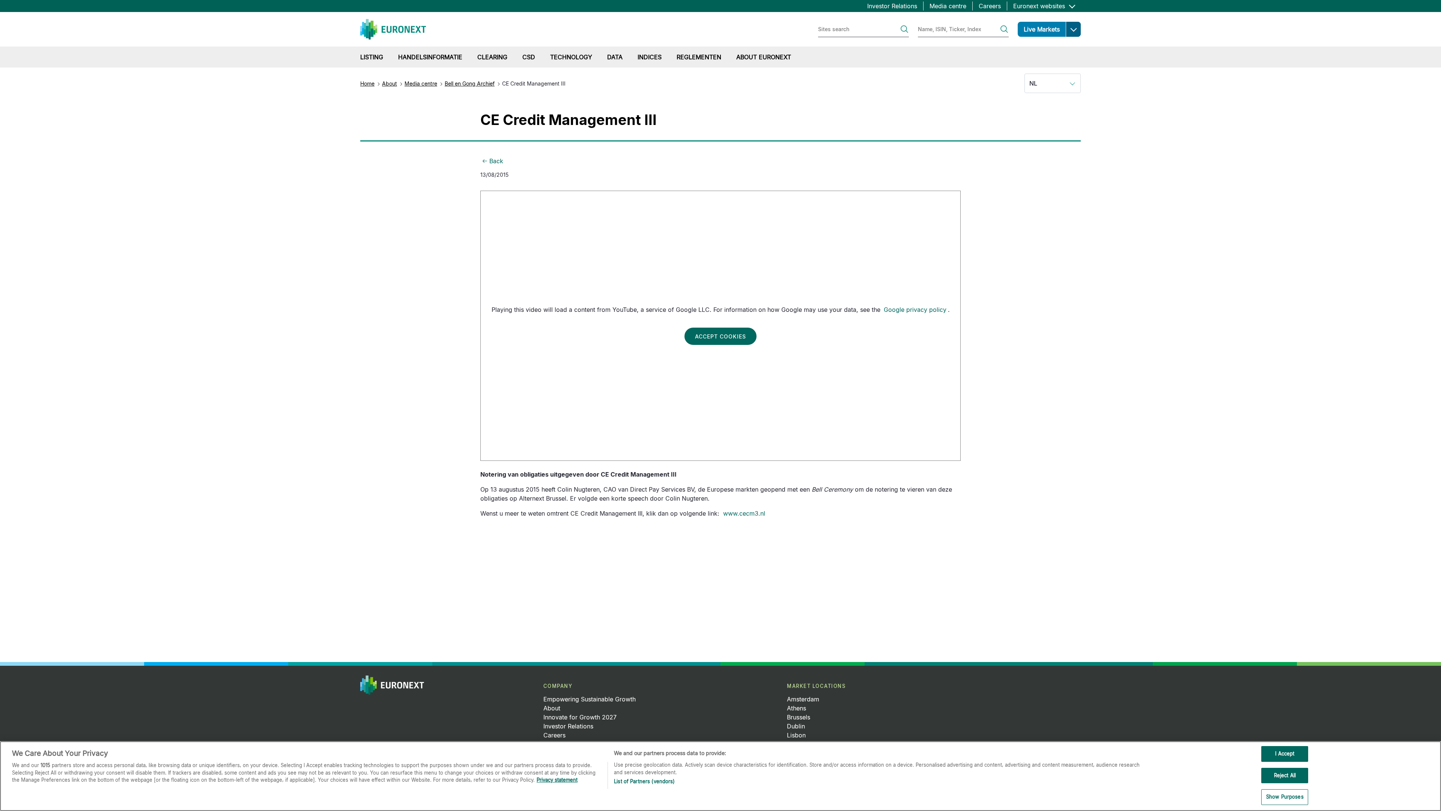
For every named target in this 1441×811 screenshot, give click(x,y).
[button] (1073, 29)
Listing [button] (371, 57)
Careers (990, 6)
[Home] (393, 29)
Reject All (1285, 775)
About (389, 83)
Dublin (796, 726)
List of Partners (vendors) (644, 781)
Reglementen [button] (699, 57)
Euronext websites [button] (1040, 6)
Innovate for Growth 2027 (580, 717)
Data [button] (615, 57)
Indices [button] (650, 57)
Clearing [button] (492, 57)
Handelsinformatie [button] (430, 57)
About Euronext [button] (763, 57)
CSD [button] (528, 57)
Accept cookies (720, 336)
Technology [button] (571, 57)
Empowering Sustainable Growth (589, 699)
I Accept (1284, 754)
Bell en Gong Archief (470, 83)
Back (496, 161)
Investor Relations (892, 6)
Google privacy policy (915, 309)
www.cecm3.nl (744, 513)
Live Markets (1042, 29)
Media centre (948, 6)
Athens (796, 708)
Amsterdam (803, 699)
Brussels (798, 717)
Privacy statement (557, 780)
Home (367, 83)
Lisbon (796, 735)
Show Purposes (1285, 797)
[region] (720, 776)
